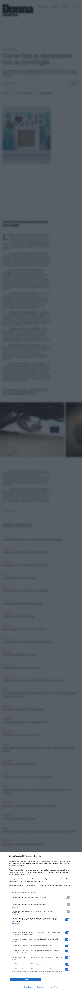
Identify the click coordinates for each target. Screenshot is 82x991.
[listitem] (41, 892)
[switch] (67, 897)
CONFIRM (26, 979)
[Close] (78, 856)
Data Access (41, 987)
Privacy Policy (53, 987)
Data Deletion (29, 987)
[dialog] (41, 921)
